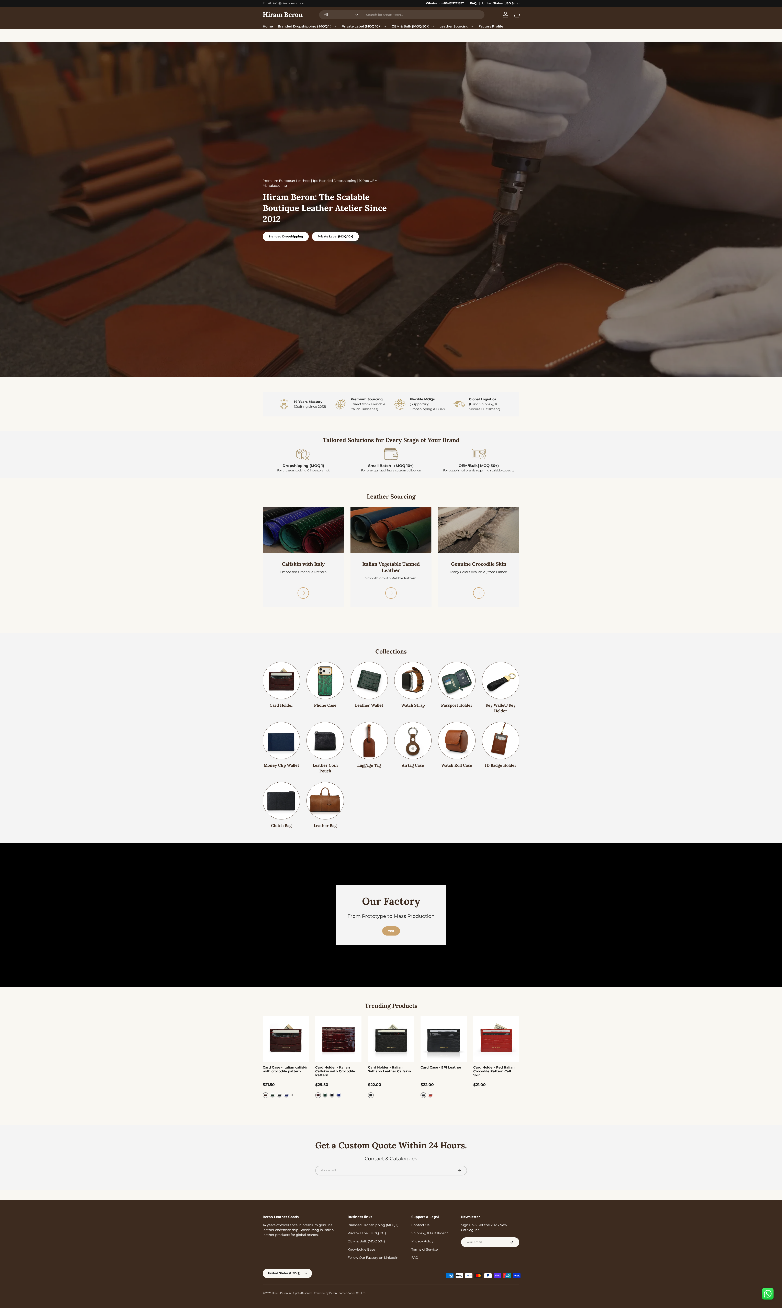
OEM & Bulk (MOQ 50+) (410, 26)
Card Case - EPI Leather (441, 1064)
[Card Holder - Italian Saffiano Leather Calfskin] (391, 1036)
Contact (296, 34)
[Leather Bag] (325, 797)
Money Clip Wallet (281, 761)
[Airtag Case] (412, 737)
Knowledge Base (361, 1246)
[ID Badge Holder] (500, 737)
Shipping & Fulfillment (429, 1230)
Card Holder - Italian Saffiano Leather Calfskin (389, 1066)
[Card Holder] (281, 677)
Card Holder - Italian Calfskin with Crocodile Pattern (335, 1068)
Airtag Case (413, 761)
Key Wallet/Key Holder (500, 704)
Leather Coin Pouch (325, 764)
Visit (391, 927)
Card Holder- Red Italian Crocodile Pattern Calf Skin (494, 1068)
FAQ (473, 3)
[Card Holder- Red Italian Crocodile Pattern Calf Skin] (496, 1036)
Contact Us (420, 1222)
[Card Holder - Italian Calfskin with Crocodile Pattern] (338, 1036)
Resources (271, 34)
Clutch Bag (281, 822)
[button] (516, 14)
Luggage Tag (369, 761)
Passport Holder (456, 701)
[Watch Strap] (412, 677)
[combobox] (401, 14)
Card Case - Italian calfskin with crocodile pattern (286, 1066)
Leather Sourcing (454, 26)
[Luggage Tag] (369, 737)
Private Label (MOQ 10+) (362, 26)
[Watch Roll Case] (456, 737)
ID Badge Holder (500, 761)
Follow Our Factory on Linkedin (373, 1254)
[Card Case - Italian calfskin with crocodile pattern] (286, 1036)
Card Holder (281, 701)
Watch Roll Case (456, 761)
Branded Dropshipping (285, 233)
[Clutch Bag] (281, 797)
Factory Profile (491, 26)
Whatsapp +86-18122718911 (445, 3)
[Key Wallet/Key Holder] (500, 677)
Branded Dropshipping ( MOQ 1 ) (305, 26)
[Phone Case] (325, 677)
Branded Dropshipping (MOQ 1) (373, 1222)
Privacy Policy (422, 1238)
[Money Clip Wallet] (281, 737)
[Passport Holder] (456, 677)
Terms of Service (424, 1246)
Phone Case (325, 701)
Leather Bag (325, 822)
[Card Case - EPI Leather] (444, 1036)
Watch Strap (413, 701)
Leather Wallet (369, 701)
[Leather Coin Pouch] (325, 737)
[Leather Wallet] (369, 677)
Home (268, 26)
